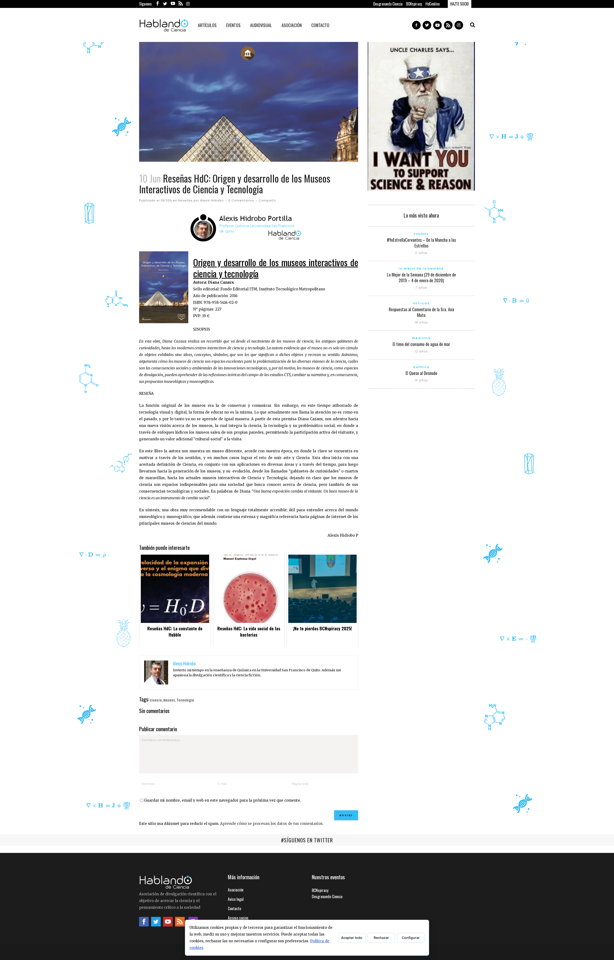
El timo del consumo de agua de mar (421, 344)
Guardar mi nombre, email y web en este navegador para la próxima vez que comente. (222, 800)
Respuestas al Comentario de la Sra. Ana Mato (421, 312)
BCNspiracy (414, 4)
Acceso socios (238, 917)
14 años (421, 322)
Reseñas (185, 200)
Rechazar (381, 938)
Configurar (411, 938)
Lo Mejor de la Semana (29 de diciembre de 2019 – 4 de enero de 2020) (421, 277)
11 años (421, 253)
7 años (421, 288)
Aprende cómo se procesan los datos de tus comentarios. (272, 823)
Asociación (235, 889)
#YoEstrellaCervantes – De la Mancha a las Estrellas (421, 243)
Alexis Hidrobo (212, 200)
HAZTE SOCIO (459, 4)
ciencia (156, 699)
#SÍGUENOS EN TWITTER (307, 840)
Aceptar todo (351, 938)
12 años (421, 351)
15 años (421, 380)
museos (169, 699)
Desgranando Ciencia (387, 4)
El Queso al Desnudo (421, 373)
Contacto (234, 908)
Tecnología (185, 699)
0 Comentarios (241, 200)
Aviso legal (236, 899)
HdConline (432, 4)
